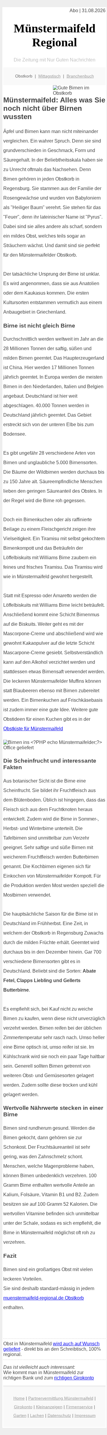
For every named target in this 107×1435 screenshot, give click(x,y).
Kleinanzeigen (49, 1406)
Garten (19, 1415)
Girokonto (23, 1406)
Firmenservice (79, 1406)
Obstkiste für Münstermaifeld (33, 728)
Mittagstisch (49, 76)
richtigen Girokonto (74, 1377)
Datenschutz (59, 1415)
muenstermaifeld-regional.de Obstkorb (43, 1297)
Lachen (37, 1415)
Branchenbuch (80, 76)
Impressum (85, 1415)
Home (19, 1398)
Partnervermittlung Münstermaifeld (60, 1398)
